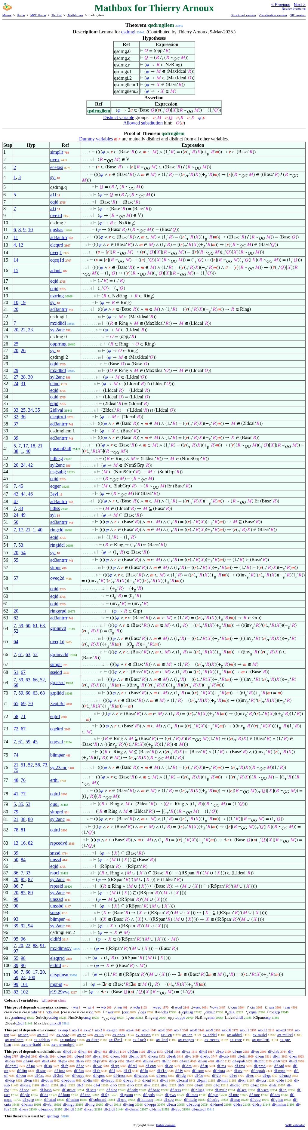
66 (35, 679)
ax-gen (112, 1030)
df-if (45, 1061)
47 (16, 501)
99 (16, 984)
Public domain (166, 1125)
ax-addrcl (234, 1035)
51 (16, 672)
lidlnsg (56, 458)
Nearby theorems (294, 8)
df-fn (96, 1070)
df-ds (44, 1094)
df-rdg (181, 1075)
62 (16, 617)
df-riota (219, 1070)
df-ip (283, 1090)
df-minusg (145, 1099)
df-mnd (50, 1099)
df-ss (293, 1056)
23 (30, 329)
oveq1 (56, 252)
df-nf (203, 1051)
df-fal (169, 1051)
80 (30, 819)
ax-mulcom (14, 1039)
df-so (48, 1066)
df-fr (64, 1066)
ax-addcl (210, 1035)
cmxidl (55, 1023)
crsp (267, 1017)
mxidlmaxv (61, 948)
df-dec (235, 1085)
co (92, 1012)
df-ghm (277, 1099)
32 (16, 416)
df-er (233, 1075)
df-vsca (263, 1090)
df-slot (111, 1090)
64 (16, 641)
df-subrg (193, 1104)
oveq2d (57, 578)
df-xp (115, 1066)
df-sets (91, 1090)
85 (23, 879)
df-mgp (69, 1104)
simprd (56, 811)
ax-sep (23, 1035)
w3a (136, 1007)
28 (23, 376)
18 (32, 445)
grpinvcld (59, 654)
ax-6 (161, 1030)
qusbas (56, 229)
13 (16, 843)
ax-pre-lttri (261, 1039)
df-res (221, 1066)
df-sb (220, 1051)
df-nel (79, 1056)
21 (40, 445)
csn (287, 1007)
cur (131, 1017)
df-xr (242, 1080)
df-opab (239, 1061)
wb (103, 1007)
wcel (178, 1007)
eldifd (55, 938)
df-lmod (216, 1104)
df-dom (47, 1080)
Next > (300, 4)
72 (16, 728)
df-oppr (150, 1104)
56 (37, 764)
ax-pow (63, 1035)
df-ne (61, 1056)
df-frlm (155, 1109)
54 (23, 552)
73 (44, 764)
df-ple (25, 1094)
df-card (182, 1080)
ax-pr (81, 1035)
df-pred (260, 1066)
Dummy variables (96, 138)
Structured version (243, 15)
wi (89, 1007)
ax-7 (177, 1030)
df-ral (97, 1056)
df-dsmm (132, 1109)
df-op (130, 1061)
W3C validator (295, 1125)
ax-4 (130, 1030)
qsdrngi (128, 31)
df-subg (213, 1099)
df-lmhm (279, 1104)
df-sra (23, 1109)
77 (23, 793)
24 (16, 383)
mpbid (56, 984)
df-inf (146, 1080)
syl (53, 177)
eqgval (56, 741)
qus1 (54, 804)
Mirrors (6, 15)
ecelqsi (56, 167)
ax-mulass (68, 1039)
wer (110, 1012)
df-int (166, 1061)
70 (30, 703)
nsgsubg (58, 471)
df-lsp (257, 1104)
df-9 (181, 1085)
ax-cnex (118, 1035)
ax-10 (226, 1030)
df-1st (39, 1075)
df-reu (153, 1056)
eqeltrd (56, 728)
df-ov (238, 1070)
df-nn (45, 1085)
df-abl (48, 1104)
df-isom (198, 1070)
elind (55, 383)
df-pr (96, 1061)
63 (42, 625)
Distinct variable (118, 117)
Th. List (56, 15)
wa (119, 1007)
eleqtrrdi (58, 416)
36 (23, 416)
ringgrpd (58, 610)
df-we (97, 1066)
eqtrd (55, 716)
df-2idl (109, 1109)
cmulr (210, 1012)
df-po (30, 1066)
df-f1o (162, 1070)
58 (16, 716)
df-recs (161, 1075)
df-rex (115, 1056)
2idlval (56, 410)
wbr (34, 1012)
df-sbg (169, 1099)
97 (16, 950)
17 (25, 445)
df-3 (80, 1085)
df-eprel (11, 1066)
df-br (220, 1061)
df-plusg (198, 1090)
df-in (277, 1056)
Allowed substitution (143, 122)
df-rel (132, 1066)
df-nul (28, 1061)
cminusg (19, 1017)
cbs (165, 1012)
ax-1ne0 (139, 1039)
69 (23, 703)
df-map (285, 1075)
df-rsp (89, 1109)
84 (23, 859)
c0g (232, 1012)
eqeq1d (57, 260)
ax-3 (98, 1030)
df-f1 (127, 1070)
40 (28, 451)
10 (30, 229)
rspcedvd (58, 843)
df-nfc (44, 1056)
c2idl (19, 1023)
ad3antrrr (58, 237)
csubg (53, 1017)
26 (23, 350)
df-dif (242, 1056)
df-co (169, 1066)
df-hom (64, 1094)
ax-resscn (143, 1035)
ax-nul (42, 1035)
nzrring (57, 295)
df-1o (199, 1075)
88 (35, 945)
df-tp (113, 1061)
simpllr (56, 152)
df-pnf (202, 1080)
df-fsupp (108, 1080)
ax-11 (244, 1030)
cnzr (211, 1017)
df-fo (144, 1070)
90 (16, 899)
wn (75, 1007)
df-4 (97, 1085)
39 (16, 438)
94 (30, 925)
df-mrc (254, 1094)
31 (23, 383)
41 (16, 793)
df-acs (275, 1094)
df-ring (128, 1104)
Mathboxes (75, 15)
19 (23, 302)
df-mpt (259, 1061)
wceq (157, 1007)
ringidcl (57, 545)
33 (16, 410)
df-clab (273, 1051)
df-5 (113, 1085)
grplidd (57, 693)
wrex (197, 1007)
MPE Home (38, 15)
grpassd (57, 682)
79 (16, 811)
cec (126, 1012)
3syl (54, 493)
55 (16, 560)
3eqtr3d (57, 703)
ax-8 (193, 1030)
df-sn (80, 1061)
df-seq (24, 1090)
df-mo (237, 1051)
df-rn (204, 1066)
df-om (21, 1075)
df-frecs (119, 1075)
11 (16, 237)
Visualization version (273, 15)
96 (23, 938)
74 (16, 754)
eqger (55, 486)
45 (20, 486)
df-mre (234, 1094)
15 (16, 270)
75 (16, 770)
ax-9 (209, 1030)
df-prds (149, 1094)
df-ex (186, 1051)
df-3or (114, 1051)
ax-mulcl (260, 1035)
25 (16, 343)
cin (252, 1007)
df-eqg (255, 1099)
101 (24, 984)
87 (30, 879)
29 (16, 370)
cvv (215, 1007)
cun (234, 1007)
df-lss (237, 1104)
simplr (56, 664)
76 (23, 780)
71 (23, 716)
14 (16, 260)
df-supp (78, 1075)
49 (23, 514)
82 (30, 843)
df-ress (175, 1090)
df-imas (192, 1094)
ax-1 (75, 1030)
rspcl (54, 872)
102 (24, 991)
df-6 (130, 1085)
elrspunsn (59, 974)
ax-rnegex (186, 1039)
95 (16, 938)
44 (23, 493)
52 (16, 631)
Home (21, 15)
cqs (143, 1012)
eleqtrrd (57, 958)
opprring (58, 343)
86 (16, 872)
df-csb (224, 1056)
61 (35, 625)
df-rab (171, 1056)
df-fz (273, 1085)
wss (271, 1007)
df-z (217, 1085)
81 (23, 829)
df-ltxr (261, 1080)
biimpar (57, 754)
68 (16, 685)
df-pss (10, 1061)
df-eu (255, 1051)
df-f (112, 1070)
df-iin (202, 1061)
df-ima (240, 1066)
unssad (56, 899)
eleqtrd (56, 244)
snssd (55, 852)
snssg (55, 912)
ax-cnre (236, 1039)
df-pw (62, 1061)
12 (20, 244)
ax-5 (145, 1030)
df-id (293, 1061)
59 (20, 625)
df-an (82, 1051)
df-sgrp (28, 1099)
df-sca (242, 1090)
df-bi (67, 1051)
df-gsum (126, 1094)
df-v (188, 1056)
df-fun (79, 1070)
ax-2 (87, 1030)
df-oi (164, 1080)
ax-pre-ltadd (31, 1044)
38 (16, 451)
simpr (55, 567)
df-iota (59, 1070)
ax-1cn (166, 1035)
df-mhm (72, 1099)
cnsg (87, 1017)
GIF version (298, 15)
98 (23, 958)
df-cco (85, 1094)
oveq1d (57, 641)
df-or (98, 1051)
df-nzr (171, 1104)
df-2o (216, 1075)
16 (23, 843)
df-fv (179, 1070)
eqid (54, 201)
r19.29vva (59, 991)
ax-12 (262, 1030)
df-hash (46, 1090)
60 (28, 625)
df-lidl (69, 1109)
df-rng (90, 1104)
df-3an (133, 1051)
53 (20, 545)
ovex (55, 159)
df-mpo (279, 1070)
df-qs (267, 1075)
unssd (55, 859)
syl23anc (58, 767)
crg (155, 1017)
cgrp (276, 1012)
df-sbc (205, 1056)
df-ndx (132, 1090)
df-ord (279, 1066)
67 (23, 672)
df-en (28, 1080)
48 (16, 780)
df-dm (187, 1066)
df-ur (109, 1104)
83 (16, 991)
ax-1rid (162, 1039)
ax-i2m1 (115, 1039)
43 (16, 493)
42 (30, 465)
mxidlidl (58, 323)
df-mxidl (199, 1109)
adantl (56, 270)
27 (16, 376)
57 (16, 578)
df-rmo (134, 1056)
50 (16, 522)
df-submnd (97, 1099)
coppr (180, 1017)
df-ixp (10, 1080)
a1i (53, 194)
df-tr (276, 1061)
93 (16, 919)
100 (31, 977)
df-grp (122, 1099)
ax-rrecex (212, 1039)
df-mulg (190, 1099)
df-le (280, 1080)
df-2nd (58, 1075)
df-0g (105, 1094)
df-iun (184, 1061)
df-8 (164, 1085)
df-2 (63, 1085)
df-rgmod (46, 1109)
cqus (253, 1012)
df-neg (25, 1085)
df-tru (151, 1051)
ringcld (56, 529)
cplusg (187, 1012)
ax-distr (92, 1039)
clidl (239, 1017)
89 (30, 892)
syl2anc (57, 329)
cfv (49, 1012)
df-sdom (68, 1080)
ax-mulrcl (285, 1035)
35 (37, 410)
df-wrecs (141, 1075)
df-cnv (151, 1066)
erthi (54, 780)
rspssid (56, 886)
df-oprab (258, 1070)
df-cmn (27, 1104)
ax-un (99, 1035)
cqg (113, 1017)
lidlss (55, 508)
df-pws (170, 1094)
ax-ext (281, 1030)
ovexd (56, 215)
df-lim (22, 1070)
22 (23, 329)
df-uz (255, 1085)
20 (16, 309)
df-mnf (222, 1080)
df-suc (41, 1070)
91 (42, 945)
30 (30, 376)
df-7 (147, 1085)
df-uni (148, 1061)
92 (23, 925)
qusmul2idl (60, 448)
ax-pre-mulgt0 (63, 1044)
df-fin (87, 1080)
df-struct (68, 1090)
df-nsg (235, 1099)
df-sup (128, 1080)
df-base (154, 1090)
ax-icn (187, 1035)
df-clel (25, 1056)
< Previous (280, 4)
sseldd (56, 672)
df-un (259, 1056)
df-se (80, 1066)
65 (16, 703)
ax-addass (42, 1039)
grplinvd (58, 628)
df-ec (250, 1075)
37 (16, 423)
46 (30, 493)
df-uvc (176, 1109)
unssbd (56, 905)
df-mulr (221, 1090)
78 (16, 829)
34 (30, 410)
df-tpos (99, 1075)
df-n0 (199, 1085)
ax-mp (63, 1030)
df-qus (213, 1094)
